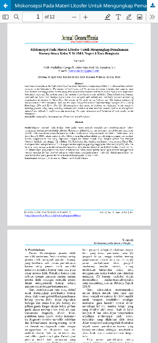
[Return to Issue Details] (5, 5)
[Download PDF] (152, 5)
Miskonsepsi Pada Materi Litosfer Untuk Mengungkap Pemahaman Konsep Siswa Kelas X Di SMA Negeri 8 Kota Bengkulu (86, 5)
